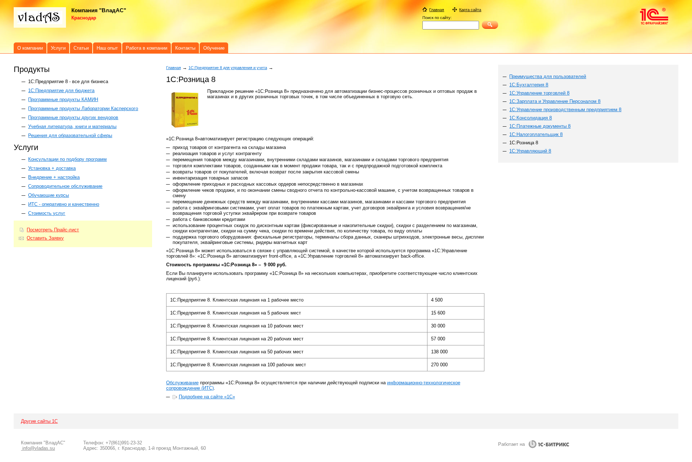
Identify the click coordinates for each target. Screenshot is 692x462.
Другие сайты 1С (39, 421)
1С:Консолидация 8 (530, 118)
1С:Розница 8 (523, 142)
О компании (30, 48)
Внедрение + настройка (54, 177)
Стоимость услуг (46, 213)
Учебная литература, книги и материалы (72, 126)
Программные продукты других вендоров (73, 117)
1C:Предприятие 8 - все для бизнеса (68, 81)
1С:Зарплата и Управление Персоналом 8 (554, 101)
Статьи (81, 48)
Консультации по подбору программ (67, 159)
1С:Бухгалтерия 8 (528, 84)
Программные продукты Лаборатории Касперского (83, 108)
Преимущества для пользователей (547, 76)
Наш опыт (107, 48)
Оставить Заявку (45, 238)
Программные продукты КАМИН (63, 99)
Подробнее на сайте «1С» (207, 396)
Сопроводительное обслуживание (65, 186)
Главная (173, 67)
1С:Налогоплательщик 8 (536, 134)
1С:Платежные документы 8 (540, 126)
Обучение (214, 48)
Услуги (58, 48)
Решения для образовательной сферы (70, 135)
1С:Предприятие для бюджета (61, 90)
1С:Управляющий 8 (530, 151)
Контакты (185, 48)
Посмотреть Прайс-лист (53, 229)
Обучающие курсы (48, 195)
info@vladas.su (38, 448)
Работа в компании (146, 48)
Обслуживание (182, 382)
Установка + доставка (52, 168)
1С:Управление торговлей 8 (539, 93)
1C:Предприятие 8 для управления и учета (227, 67)
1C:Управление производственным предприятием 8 (565, 109)
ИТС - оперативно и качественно (63, 204)
